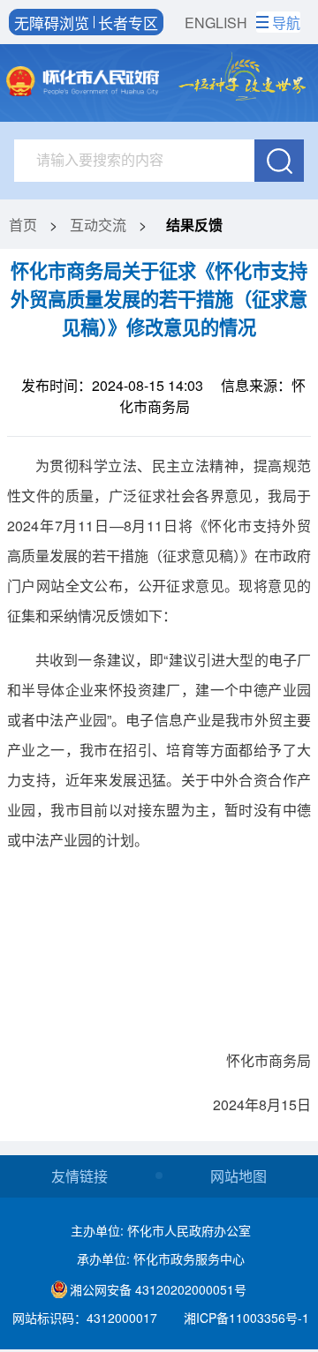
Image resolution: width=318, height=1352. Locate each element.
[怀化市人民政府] (82, 83)
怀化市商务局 (268, 1060)
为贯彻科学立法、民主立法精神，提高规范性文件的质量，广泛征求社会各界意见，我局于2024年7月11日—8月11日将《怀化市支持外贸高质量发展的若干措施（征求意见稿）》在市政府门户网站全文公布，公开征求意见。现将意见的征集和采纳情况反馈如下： (159, 540)
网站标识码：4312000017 (84, 1317)
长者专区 (128, 22)
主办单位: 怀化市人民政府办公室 (161, 1230)
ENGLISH (216, 22)
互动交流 (98, 224)
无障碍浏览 (51, 22)
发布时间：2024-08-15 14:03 (112, 385)
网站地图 (238, 1176)
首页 (23, 224)
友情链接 (79, 1176)
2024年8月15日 (262, 1104)
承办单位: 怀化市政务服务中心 (161, 1258)
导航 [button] (286, 22)
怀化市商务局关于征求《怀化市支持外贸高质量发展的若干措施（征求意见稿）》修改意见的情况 (159, 299)
